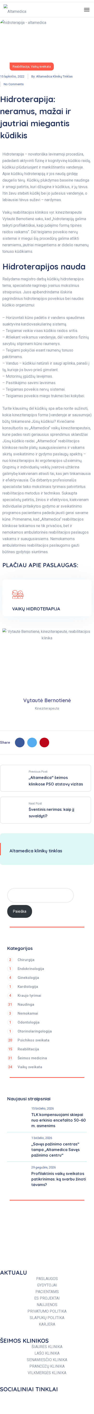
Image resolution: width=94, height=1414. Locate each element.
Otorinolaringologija (30, 1031)
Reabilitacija (21, 66)
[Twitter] (32, 742)
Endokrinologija (26, 969)
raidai (29, 441)
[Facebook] (20, 742)
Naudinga (21, 1004)
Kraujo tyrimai (25, 995)
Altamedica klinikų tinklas (54, 76)
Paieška (19, 911)
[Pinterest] (44, 742)
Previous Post (38, 771)
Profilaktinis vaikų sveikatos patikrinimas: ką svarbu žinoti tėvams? (58, 1179)
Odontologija (24, 1022)
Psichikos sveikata (28, 1040)
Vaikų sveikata (41, 66)
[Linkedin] (69, 1398)
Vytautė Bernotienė (18, 219)
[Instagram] (37, 1398)
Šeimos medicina (27, 1058)
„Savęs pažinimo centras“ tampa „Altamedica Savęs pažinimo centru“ (55, 1150)
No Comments (14, 84)
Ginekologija (24, 978)
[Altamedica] (15, 10)
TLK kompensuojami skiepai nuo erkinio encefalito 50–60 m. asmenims (58, 1120)
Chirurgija (21, 960)
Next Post (35, 803)
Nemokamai (23, 1013)
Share (5, 742)
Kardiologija (23, 986)
